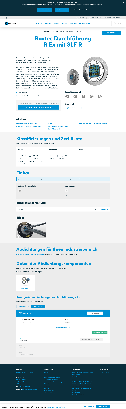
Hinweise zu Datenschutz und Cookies (56, 407)
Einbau (50, 123)
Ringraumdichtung (49, 390)
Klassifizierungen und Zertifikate (27, 123)
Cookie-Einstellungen (78, 394)
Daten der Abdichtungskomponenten (28, 127)
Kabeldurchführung (49, 393)
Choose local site (105, 372)
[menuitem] (39, 24)
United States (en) (47, 4)
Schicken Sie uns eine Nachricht (25, 372)
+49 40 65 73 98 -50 (24, 386)
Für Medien (75, 376)
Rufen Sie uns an (21, 375)
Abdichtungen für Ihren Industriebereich (93, 123)
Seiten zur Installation (95, 179)
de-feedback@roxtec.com (29, 389)
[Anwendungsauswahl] (6, 17)
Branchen (46, 372)
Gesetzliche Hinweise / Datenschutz (82, 381)
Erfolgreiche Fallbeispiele (51, 379)
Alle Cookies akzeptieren (103, 406)
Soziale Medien (76, 392)
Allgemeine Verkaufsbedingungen (81, 383)
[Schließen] (123, 2)
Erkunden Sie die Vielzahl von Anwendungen (30, 254)
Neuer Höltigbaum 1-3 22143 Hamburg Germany (22, 381)
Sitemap (46, 388)
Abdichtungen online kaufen (52, 377)
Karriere (74, 379)
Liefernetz (47, 386)
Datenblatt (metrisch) (75, 108)
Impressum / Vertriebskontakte (80, 386)
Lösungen (55, 31)
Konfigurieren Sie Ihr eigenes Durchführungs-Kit (58, 128)
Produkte (46, 31)
